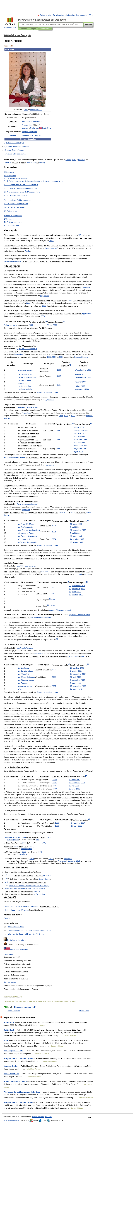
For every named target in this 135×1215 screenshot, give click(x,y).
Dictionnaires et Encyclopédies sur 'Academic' (42, 19)
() (29, 930)
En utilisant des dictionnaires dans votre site (70, 15)
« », (21, 906)
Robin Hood (84, 1011)
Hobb (6, 1040)
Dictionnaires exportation (11, 1120)
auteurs (73, 1001)
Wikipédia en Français (28, 29)
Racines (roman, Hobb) (14, 1051)
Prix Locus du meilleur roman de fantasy (22, 1092)
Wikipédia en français (61, 1001)
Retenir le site (45, 15)
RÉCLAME (48, 1116)
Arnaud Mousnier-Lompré (15, 1081)
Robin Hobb (47, 1001)
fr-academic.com (10, 28)
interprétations (45, 29)
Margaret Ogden (11, 1066)
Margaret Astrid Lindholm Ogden (18, 1058)
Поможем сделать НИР (24, 1007)
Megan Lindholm (11, 1074)
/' (29, 886)
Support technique (38, 1116)
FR (90, 15)
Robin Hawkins (14, 1011)
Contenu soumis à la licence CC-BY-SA (18, 1001)
